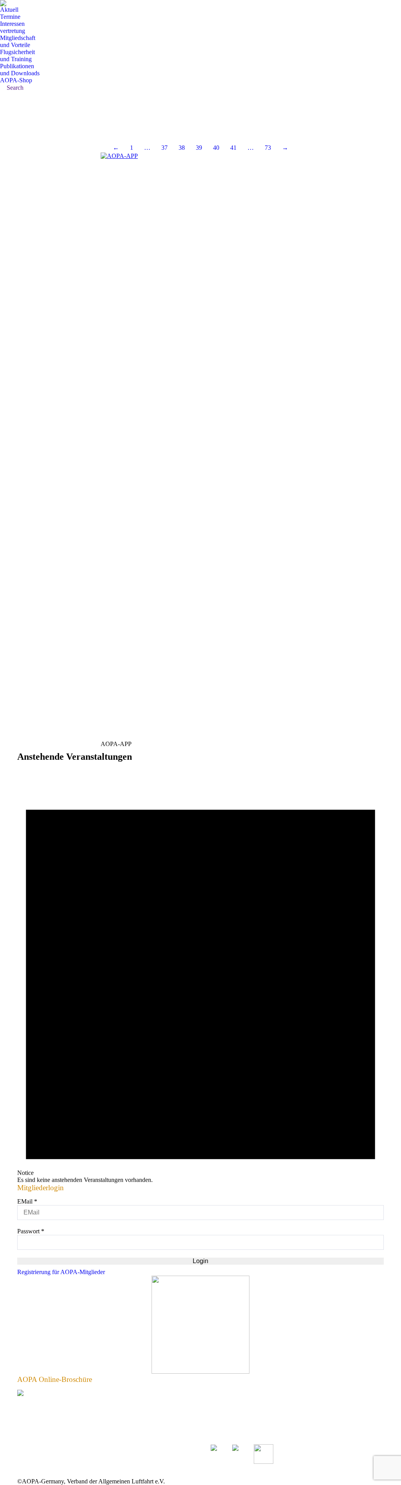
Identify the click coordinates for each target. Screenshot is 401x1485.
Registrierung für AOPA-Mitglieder (61, 1272)
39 (199, 147)
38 (182, 147)
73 (268, 147)
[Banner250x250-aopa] (200, 1371)
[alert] (200, 975)
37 (164, 147)
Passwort (30, 1231)
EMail (27, 1201)
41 (233, 147)
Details (19, 125)
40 (216, 147)
